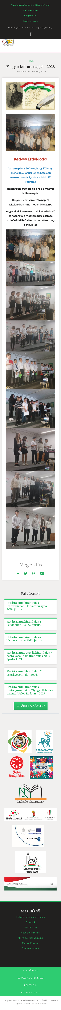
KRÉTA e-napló (30, 10)
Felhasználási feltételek (30, 978)
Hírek (30, 61)
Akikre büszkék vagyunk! (30, 938)
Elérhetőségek (30, 21)
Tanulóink (30, 922)
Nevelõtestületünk (30, 932)
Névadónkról (30, 927)
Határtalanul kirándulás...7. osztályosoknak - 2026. (24, 673)
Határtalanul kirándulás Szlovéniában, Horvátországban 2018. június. (28, 606)
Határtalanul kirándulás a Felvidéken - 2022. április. (24, 623)
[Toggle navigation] (30, 49)
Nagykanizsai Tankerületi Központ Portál (30, 5)
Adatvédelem (30, 970)
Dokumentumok (30, 948)
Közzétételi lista (30, 992)
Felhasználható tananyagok (30, 917)
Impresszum (30, 985)
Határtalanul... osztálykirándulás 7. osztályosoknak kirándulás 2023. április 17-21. (29, 656)
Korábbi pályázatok (30, 705)
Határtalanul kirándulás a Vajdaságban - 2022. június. (25, 639)
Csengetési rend (30, 943)
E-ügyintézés (30, 15)
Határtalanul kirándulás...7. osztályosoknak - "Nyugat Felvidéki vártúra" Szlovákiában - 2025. (30, 690)
